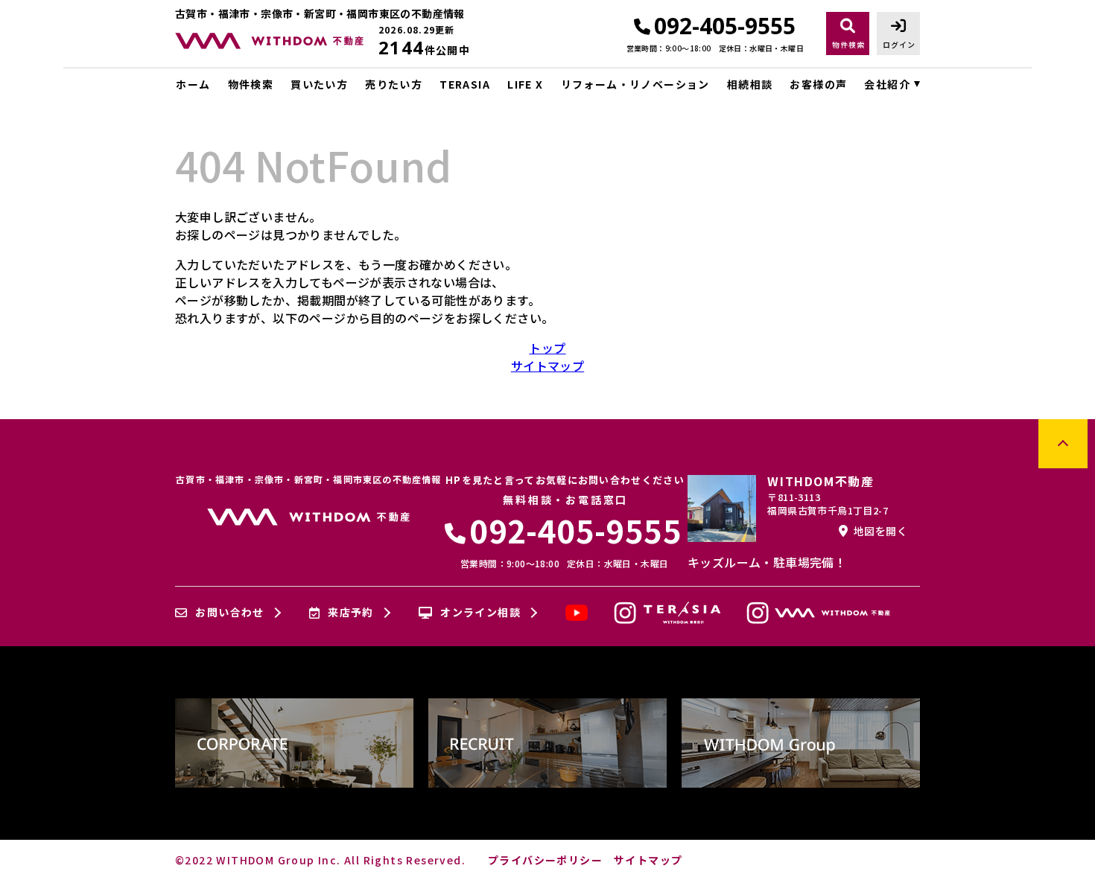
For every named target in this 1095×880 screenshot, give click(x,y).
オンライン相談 (480, 613)
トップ (547, 348)
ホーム (193, 84)
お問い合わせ (229, 613)
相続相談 (749, 84)
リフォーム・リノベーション (635, 84)
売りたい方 (393, 84)
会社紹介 (887, 84)
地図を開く (880, 530)
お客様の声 (818, 84)
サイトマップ (547, 365)
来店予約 (351, 613)
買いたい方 (319, 84)
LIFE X (525, 84)
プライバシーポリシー (545, 860)
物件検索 (250, 84)
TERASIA (464, 84)
